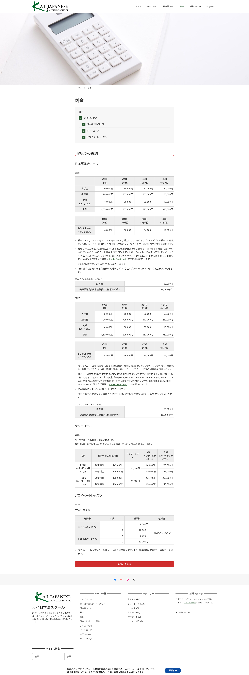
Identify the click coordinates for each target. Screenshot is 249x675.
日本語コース (86, 608)
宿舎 (82, 617)
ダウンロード (86, 630)
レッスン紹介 (134, 621)
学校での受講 (90, 117)
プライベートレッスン (97, 137)
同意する (173, 670)
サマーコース (93, 130)
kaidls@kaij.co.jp (118, 258)
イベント (132, 608)
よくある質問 (86, 626)
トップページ (86, 599)
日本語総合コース (95, 124)
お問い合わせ (86, 634)
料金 (82, 612)
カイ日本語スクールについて (93, 604)
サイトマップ (86, 639)
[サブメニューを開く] (167, 613)
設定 (116, 672)
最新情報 (132, 599)
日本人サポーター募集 (90, 621)
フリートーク (134, 604)
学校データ (133, 617)
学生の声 (132, 612)
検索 (69, 656)
